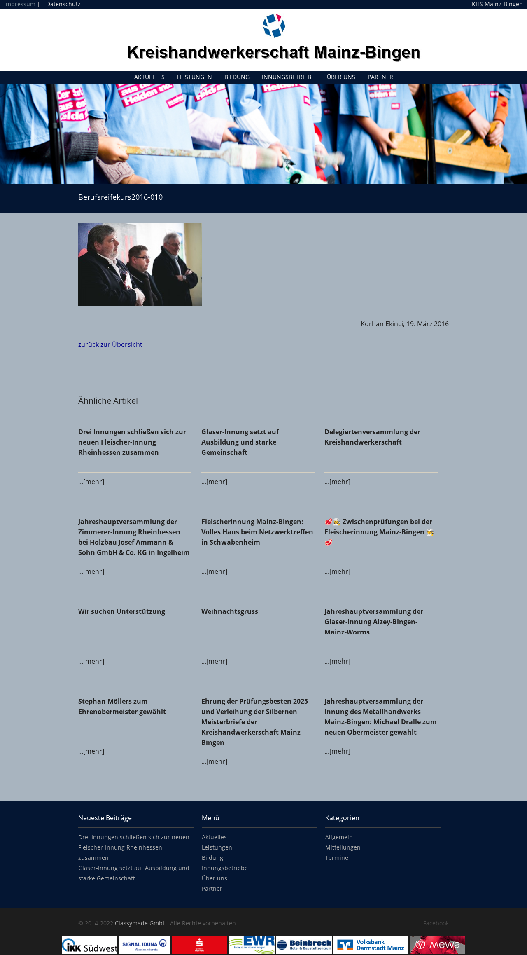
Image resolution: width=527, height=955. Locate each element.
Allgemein (339, 837)
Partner (380, 77)
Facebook (436, 923)
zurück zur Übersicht (110, 344)
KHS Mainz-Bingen (497, 4)
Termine (336, 857)
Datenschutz (63, 4)
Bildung (237, 77)
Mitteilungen (343, 847)
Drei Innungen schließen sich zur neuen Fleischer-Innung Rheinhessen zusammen (133, 847)
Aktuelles (149, 77)
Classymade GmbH (141, 923)
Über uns (341, 77)
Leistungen (194, 77)
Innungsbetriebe (288, 77)
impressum (19, 4)
